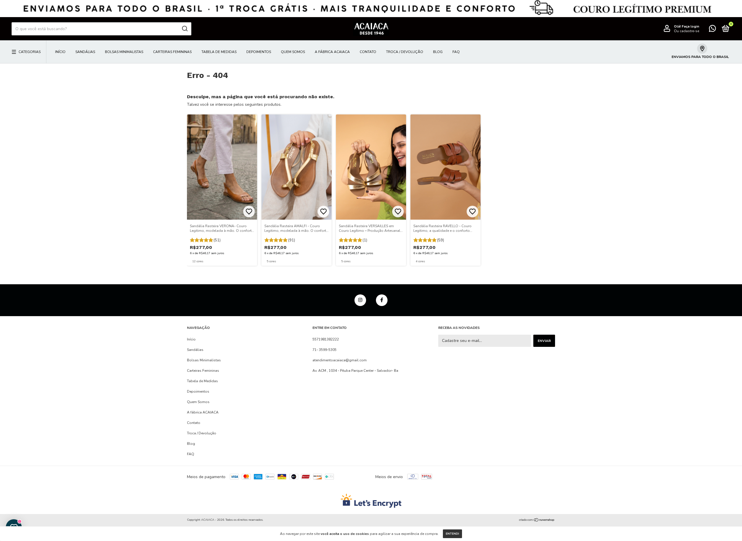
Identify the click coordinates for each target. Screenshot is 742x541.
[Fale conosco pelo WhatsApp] (712, 30)
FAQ (456, 52)
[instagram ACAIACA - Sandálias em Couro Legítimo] (360, 300)
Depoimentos (258, 52)
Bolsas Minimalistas (124, 52)
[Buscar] (184, 28)
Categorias (30, 52)
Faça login (690, 26)
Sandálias (85, 52)
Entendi (452, 534)
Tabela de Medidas (219, 52)
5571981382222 (325, 339)
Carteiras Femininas (172, 52)
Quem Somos (293, 52)
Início (60, 52)
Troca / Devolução (404, 52)
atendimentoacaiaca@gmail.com (339, 360)
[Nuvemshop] (537, 520)
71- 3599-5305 (324, 349)
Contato (368, 52)
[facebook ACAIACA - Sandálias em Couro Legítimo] (382, 300)
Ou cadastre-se (686, 31)
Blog (438, 52)
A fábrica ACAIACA (332, 52)
